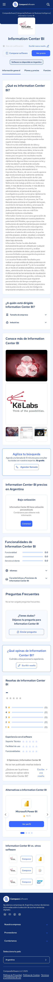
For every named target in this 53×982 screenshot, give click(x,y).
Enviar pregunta (28, 631)
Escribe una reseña (40, 772)
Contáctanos (10, 940)
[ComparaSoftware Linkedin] (5, 914)
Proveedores (10, 932)
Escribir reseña (28, 665)
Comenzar (26, 523)
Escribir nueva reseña (37, 46)
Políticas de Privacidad (12, 975)
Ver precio (41, 53)
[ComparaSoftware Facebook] (14, 914)
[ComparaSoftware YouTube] (9, 914)
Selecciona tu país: (12, 951)
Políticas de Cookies (31, 975)
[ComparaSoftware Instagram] (19, 914)
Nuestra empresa (12, 924)
